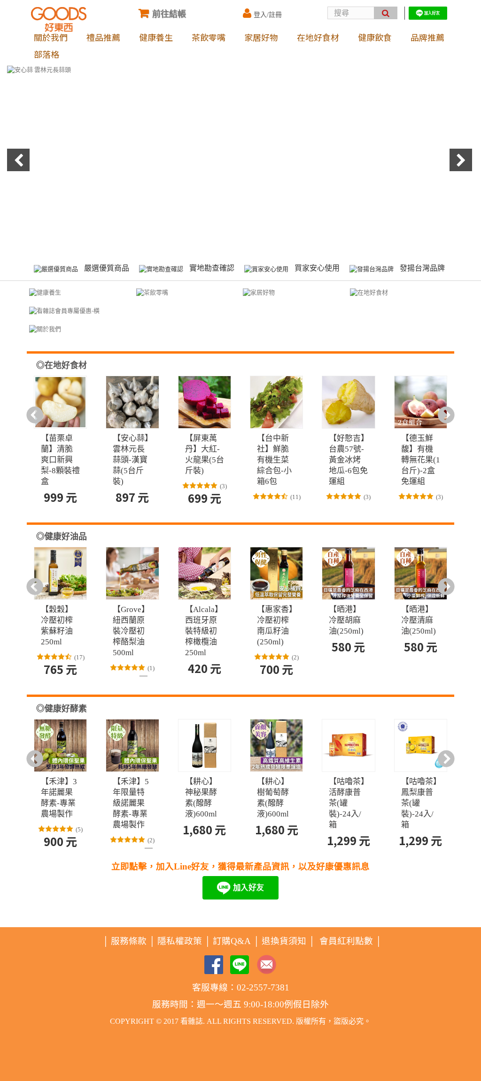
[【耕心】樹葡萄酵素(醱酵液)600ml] (276, 745)
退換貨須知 (284, 941)
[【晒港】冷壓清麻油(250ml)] (421, 573)
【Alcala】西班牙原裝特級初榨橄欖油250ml (204, 631)
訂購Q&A (232, 941)
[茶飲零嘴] (152, 291)
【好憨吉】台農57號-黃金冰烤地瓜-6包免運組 (348, 460)
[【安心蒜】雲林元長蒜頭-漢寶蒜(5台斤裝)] (132, 402)
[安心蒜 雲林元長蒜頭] (240, 158)
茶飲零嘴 (208, 37)
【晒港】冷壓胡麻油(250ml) (346, 620)
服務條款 (129, 941)
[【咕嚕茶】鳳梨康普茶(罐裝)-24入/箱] (421, 745)
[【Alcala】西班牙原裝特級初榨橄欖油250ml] (204, 573)
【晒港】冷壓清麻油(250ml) (418, 620)
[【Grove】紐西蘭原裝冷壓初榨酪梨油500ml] (132, 573)
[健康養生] (45, 291)
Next (462, 161)
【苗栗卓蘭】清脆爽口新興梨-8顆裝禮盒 (60, 460)
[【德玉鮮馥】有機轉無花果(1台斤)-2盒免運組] (421, 402)
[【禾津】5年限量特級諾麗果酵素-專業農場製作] (132, 745)
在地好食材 (318, 37)
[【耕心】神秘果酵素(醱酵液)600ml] (204, 745)
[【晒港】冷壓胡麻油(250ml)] (348, 573)
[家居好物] (259, 291)
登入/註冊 (268, 14)
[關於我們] (45, 328)
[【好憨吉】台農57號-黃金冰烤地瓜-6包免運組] (348, 402)
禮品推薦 (103, 37)
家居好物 (261, 37)
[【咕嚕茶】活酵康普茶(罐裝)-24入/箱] (348, 745)
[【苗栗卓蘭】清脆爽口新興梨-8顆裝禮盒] (60, 402)
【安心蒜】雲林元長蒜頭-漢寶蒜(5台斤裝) (131, 460)
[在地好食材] (369, 291)
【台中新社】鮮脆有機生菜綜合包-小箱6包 (274, 460)
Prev (19, 161)
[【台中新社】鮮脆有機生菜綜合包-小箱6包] (276, 402)
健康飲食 (375, 37)
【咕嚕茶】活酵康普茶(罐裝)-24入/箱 (347, 803)
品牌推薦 (427, 37)
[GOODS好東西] (58, 19)
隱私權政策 (179, 941)
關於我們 (51, 37)
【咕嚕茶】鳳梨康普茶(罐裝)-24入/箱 (419, 803)
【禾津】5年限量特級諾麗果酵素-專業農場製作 (131, 803)
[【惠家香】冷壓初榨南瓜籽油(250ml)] (276, 573)
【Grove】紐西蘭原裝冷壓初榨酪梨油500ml (131, 631)
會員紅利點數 (346, 941)
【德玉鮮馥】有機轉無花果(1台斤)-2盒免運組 (420, 460)
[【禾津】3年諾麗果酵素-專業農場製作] (60, 745)
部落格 (46, 54)
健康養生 (156, 37)
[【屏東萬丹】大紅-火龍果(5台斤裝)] (204, 402)
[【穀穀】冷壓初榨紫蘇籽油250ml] (60, 573)
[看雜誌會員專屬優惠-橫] (64, 310)
